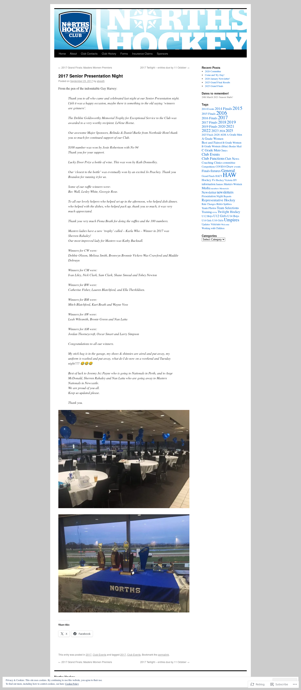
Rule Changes (209, 204)
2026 (217, 134)
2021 (230, 126)
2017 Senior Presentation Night (90, 76)
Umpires (231, 220)
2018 (222, 122)
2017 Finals (209, 122)
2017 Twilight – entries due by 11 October (164, 67)
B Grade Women (232, 142)
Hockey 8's (208, 180)
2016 (221, 112)
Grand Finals (208, 176)
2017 (89, 654)
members (215, 188)
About (73, 53)
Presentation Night (212, 196)
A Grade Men (234, 134)
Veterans (216, 224)
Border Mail (235, 146)
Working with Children (213, 228)
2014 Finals (223, 108)
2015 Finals (209, 113)
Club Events (99, 654)
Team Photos (209, 208)
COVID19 (221, 166)
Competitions (208, 166)
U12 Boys (207, 216)
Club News (232, 158)
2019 (231, 122)
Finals (206, 171)
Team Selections (228, 208)
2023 (215, 130)
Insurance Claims (142, 53)
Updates (206, 224)
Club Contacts (89, 53)
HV (235, 180)
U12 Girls (220, 216)
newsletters (225, 192)
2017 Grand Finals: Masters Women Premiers (85, 67)
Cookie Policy (72, 683)
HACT (218, 176)
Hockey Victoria (224, 180)
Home (62, 53)
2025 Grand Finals (214, 86)
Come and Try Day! (214, 75)
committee (229, 162)
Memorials (224, 188)
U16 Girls (217, 220)
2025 (229, 130)
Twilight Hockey (229, 211)
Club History (109, 53)
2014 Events (208, 109)
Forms (124, 53)
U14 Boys (233, 216)
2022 (206, 130)
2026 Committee (213, 71)
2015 (237, 108)
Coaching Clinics (212, 162)
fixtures (215, 170)
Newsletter (209, 192)
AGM (223, 134)
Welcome (225, 224)
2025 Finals (207, 134)
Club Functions (213, 158)
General (228, 170)
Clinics (224, 150)
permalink (163, 654)
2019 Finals (209, 126)
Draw (229, 166)
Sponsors (162, 53)
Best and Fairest (212, 142)
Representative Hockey (218, 200)
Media (206, 188)
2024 (222, 131)
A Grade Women (212, 138)
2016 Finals (209, 118)
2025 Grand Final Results (217, 82)
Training (207, 212)
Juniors (219, 184)
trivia (214, 212)
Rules (219, 204)
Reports (227, 196)
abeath (101, 81)
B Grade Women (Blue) (215, 146)
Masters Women (233, 184)
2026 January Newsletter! (217, 78)
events (237, 166)
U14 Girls (207, 220)
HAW (229, 175)
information (208, 184)
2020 (221, 126)
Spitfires (227, 204)
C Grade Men (211, 150)
